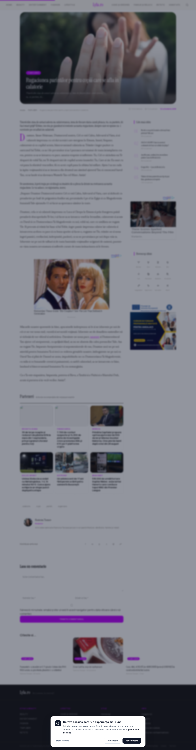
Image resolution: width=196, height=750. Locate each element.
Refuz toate (112, 740)
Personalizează (62, 740)
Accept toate (131, 740)
